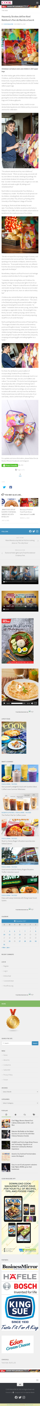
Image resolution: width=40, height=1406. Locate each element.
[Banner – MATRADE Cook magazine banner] (20, 6)
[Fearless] (18, 663)
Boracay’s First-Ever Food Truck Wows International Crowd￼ (27, 512)
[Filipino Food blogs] (13, 1032)
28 (25, 941)
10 (4, 935)
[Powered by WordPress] (13, 1392)
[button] (20, 687)
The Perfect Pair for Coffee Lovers (14, 815)
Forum (6, 1080)
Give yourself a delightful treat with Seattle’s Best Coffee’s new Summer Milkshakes (19, 787)
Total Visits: (5, 1363)
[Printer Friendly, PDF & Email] (10, 465)
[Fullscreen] (36, 703)
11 (9, 935)
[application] (20, 687)
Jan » (8, 947)
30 (35, 941)
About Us (6, 1060)
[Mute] (32, 703)
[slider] (18, 703)
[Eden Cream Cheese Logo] (18, 1353)
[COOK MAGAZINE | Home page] (8, 2)
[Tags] (33, 1114)
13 (20, 935)
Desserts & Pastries (8, 812)
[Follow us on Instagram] (37, 531)
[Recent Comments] (24, 1114)
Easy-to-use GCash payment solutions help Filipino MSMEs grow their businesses (24, 1167)
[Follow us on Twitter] (33, 531)
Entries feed (7, 976)
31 (4, 944)
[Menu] (37, 2)
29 (30, 941)
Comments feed (9, 981)
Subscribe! (7, 1070)
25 (9, 941)
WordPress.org (8, 986)
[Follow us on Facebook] (30, 531)
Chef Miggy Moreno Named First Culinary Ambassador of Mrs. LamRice (22, 1123)
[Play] (4, 703)
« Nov (3, 947)
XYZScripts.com (29, 1404)
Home (5, 1055)
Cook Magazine (8, 24)
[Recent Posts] (6, 1114)
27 (20, 941)
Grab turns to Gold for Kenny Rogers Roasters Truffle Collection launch (18, 870)
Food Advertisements (21, 712)
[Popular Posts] (15, 1114)
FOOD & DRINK (6, 784)
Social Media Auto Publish (13, 1404)
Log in (6, 971)
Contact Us (7, 1065)
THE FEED (5, 10)
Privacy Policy (8, 1075)
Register (6, 966)
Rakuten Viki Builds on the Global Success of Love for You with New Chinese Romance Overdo (23, 1133)
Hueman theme (29, 1392)
